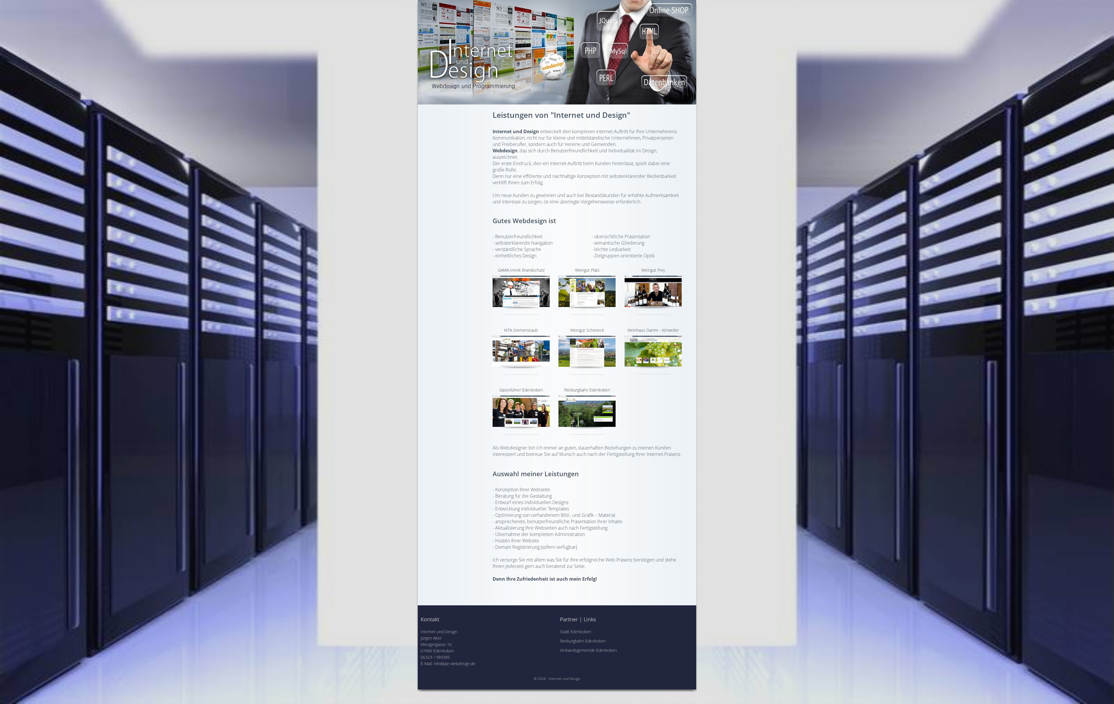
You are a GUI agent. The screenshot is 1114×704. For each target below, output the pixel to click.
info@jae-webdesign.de (454, 663)
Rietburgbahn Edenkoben (583, 641)
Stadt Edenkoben (575, 631)
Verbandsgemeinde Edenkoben (588, 650)
